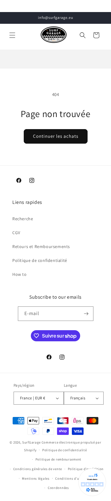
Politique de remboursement (58, 459)
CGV (16, 232)
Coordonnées (58, 488)
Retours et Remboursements (41, 246)
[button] (12, 35)
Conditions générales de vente (37, 469)
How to (19, 274)
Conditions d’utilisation (75, 478)
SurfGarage (31, 442)
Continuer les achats (55, 136)
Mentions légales (35, 478)
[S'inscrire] (86, 313)
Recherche (22, 218)
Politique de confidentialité (39, 260)
